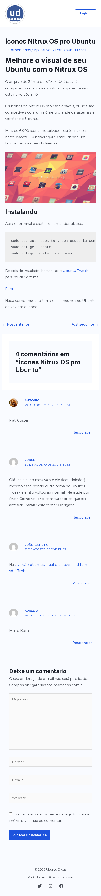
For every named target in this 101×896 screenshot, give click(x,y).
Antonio (32, 400)
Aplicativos (43, 50)
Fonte (10, 289)
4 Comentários (18, 50)
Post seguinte (84, 324)
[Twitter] (40, 886)
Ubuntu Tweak (75, 271)
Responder (82, 432)
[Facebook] (61, 886)
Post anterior (15, 324)
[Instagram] (50, 886)
